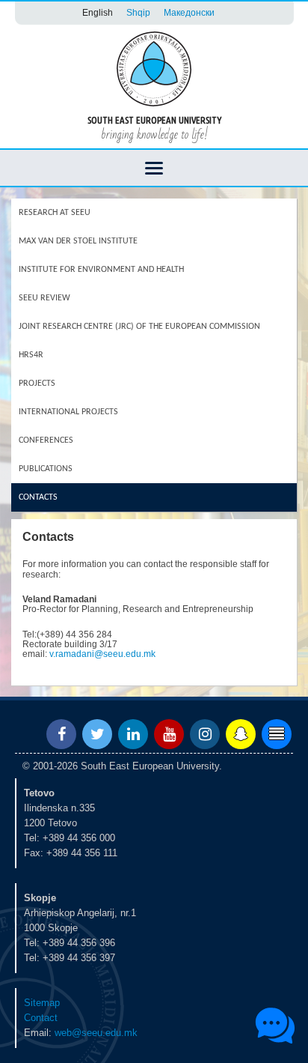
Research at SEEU (54, 212)
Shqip (138, 12)
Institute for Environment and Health (101, 269)
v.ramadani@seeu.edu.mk (102, 653)
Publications (46, 468)
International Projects (68, 412)
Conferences (46, 440)
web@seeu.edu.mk (96, 1032)
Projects (37, 383)
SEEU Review (44, 298)
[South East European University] (154, 67)
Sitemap (42, 1002)
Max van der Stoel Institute (78, 241)
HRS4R (31, 355)
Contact (41, 1017)
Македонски (189, 12)
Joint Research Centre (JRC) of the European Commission (139, 326)
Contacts (38, 497)
